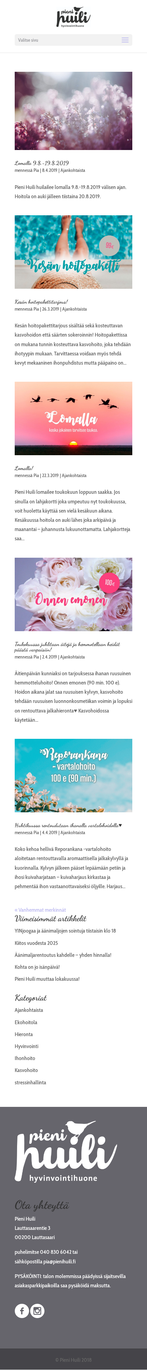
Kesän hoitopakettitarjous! (41, 301)
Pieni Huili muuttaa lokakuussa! (47, 979)
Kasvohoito (26, 1070)
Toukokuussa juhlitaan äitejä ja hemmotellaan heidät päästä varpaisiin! (67, 647)
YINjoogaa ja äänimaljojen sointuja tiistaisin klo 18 (65, 930)
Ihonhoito (25, 1058)
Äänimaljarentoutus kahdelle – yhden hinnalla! (63, 955)
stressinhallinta (30, 1082)
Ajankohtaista (73, 170)
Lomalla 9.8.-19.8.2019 (42, 163)
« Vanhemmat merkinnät (40, 910)
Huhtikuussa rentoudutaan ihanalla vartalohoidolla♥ (68, 825)
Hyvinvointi (26, 1046)
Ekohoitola (26, 1022)
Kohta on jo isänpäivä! (37, 967)
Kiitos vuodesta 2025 (36, 943)
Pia (36, 170)
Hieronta (24, 1034)
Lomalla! (24, 468)
